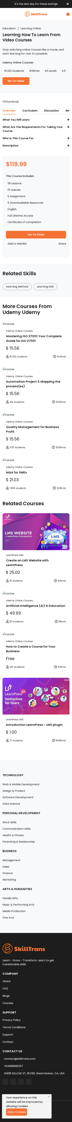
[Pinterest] (29, 1082)
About (7, 981)
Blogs (6, 996)
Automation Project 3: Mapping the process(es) (33, 383)
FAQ (5, 988)
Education (9, 28)
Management (11, 860)
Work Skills (9, 822)
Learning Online (31, 28)
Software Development (18, 797)
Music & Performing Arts (18, 905)
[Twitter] (21, 1082)
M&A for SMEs (16, 472)
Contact (8, 1042)
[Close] (49, 1096)
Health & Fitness (13, 835)
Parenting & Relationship (19, 842)
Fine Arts (8, 918)
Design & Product (14, 791)
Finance (8, 873)
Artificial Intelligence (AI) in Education (35, 606)
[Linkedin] (13, 1082)
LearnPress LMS (14, 555)
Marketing (9, 880)
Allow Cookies (17, 1112)
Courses (8, 1003)
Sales (6, 867)
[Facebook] (6, 1082)
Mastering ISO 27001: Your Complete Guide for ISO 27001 (34, 338)
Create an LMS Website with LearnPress (27, 562)
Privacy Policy (12, 1020)
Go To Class (16, 81)
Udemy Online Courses (19, 331)
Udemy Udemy (21, 312)
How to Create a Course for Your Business (30, 648)
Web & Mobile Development (21, 784)
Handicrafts (10, 898)
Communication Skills (16, 829)
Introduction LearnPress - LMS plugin (34, 725)
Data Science (11, 804)
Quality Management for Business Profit (32, 429)
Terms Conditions (14, 1027)
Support (8, 1034)
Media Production (14, 911)
